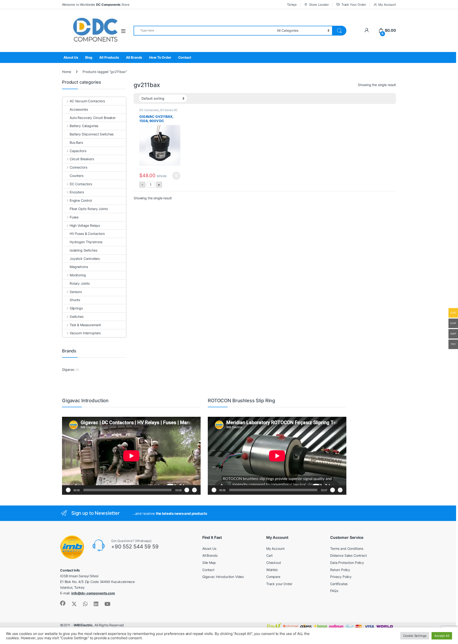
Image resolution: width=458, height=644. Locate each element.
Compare (273, 577)
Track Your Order (353, 4)
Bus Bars (76, 142)
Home (66, 72)
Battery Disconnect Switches (92, 134)
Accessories (79, 109)
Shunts (75, 300)
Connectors (78, 167)
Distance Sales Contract (348, 555)
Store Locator (319, 4)
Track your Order (279, 584)
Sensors (76, 292)
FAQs (334, 591)
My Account (387, 4)
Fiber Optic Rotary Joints (89, 209)
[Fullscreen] (194, 490)
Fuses (74, 217)
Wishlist (272, 570)
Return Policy (340, 570)
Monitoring (78, 275)
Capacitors (78, 151)
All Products (109, 57)
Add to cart (176, 176)
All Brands (134, 57)
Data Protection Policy (347, 563)
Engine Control (81, 200)
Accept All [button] (441, 636)
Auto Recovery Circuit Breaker (93, 118)
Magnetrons (79, 267)
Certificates (339, 584)
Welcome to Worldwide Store (95, 4)
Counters (76, 176)
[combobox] (204, 31)
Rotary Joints (80, 283)
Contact (184, 57)
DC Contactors (149, 110)
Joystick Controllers (85, 259)
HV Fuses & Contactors (87, 234)
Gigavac (68, 369)
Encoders (77, 192)
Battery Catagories (84, 126)
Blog (88, 57)
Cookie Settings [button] (414, 636)
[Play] (68, 490)
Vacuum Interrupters (85, 333)
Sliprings (76, 308)
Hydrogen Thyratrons (86, 242)
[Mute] (186, 490)
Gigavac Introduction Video (223, 577)
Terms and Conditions (346, 548)
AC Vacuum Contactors (87, 101)
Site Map (209, 563)
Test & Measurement (85, 325)
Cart (269, 555)
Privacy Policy (341, 577)
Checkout (273, 563)
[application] (131, 456)
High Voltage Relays (85, 225)
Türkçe (292, 4)
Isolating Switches (83, 250)
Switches (76, 316)
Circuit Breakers (82, 159)
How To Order (160, 57)
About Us (70, 57)
